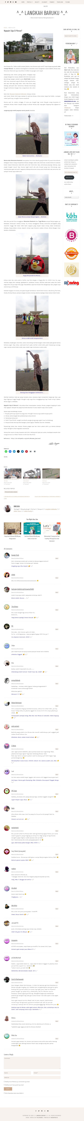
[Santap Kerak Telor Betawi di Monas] (12, 473)
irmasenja (14, 940)
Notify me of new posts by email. (14, 1085)
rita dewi (14, 888)
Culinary (44, 2)
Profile (29, 2)
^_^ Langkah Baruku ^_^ (42, 12)
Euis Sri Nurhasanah (17, 979)
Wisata (5, 27)
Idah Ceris (17, 506)
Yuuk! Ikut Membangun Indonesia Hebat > (47, 496)
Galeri (46, 6)
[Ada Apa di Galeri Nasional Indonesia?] (32, 473)
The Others (14, 606)
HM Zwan (14, 791)
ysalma (13, 868)
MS (12, 626)
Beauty (37, 2)
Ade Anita (14, 905)
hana (12, 808)
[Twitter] (38, 1111)
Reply (57, 558)
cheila (13, 574)
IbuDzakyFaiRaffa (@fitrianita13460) (22, 589)
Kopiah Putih (15, 555)
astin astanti (15, 726)
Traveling (60, 2)
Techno (67, 2)
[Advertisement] (32, 63)
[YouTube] (48, 1111)
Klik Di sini (69, 177)
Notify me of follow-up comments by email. (17, 1081)
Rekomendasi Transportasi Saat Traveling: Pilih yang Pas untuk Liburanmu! (52, 538)
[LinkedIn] (41, 1111)
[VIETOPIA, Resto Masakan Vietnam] (51, 473)
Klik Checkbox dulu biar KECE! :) (14, 1093)
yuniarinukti (15, 827)
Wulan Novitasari (16, 702)
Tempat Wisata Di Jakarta (11, 491)
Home (23, 2)
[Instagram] (44, 1111)
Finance (52, 2)
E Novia (13, 745)
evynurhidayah (15, 680)
